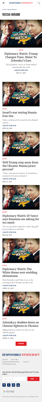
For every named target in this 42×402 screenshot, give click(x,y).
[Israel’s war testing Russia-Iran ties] (21, 94)
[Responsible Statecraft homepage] (21, 354)
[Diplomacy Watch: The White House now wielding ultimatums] (21, 250)
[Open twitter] (8, 385)
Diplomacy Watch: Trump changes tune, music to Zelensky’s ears (21, 57)
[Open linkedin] (18, 385)
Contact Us (26, 362)
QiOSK (21, 50)
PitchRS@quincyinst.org (9, 364)
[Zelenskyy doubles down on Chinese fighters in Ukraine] (21, 304)
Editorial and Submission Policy (10, 362)
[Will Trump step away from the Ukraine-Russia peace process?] (21, 144)
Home (4, 9)
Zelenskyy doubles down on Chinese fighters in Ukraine (20, 324)
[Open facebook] (4, 385)
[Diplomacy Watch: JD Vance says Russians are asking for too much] (21, 197)
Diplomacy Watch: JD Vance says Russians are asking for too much (20, 219)
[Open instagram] (13, 385)
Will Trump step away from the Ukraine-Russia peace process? (20, 166)
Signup (32, 379)
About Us (5, 359)
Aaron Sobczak (21, 70)
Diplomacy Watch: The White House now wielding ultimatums (19, 272)
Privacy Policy (14, 359)
